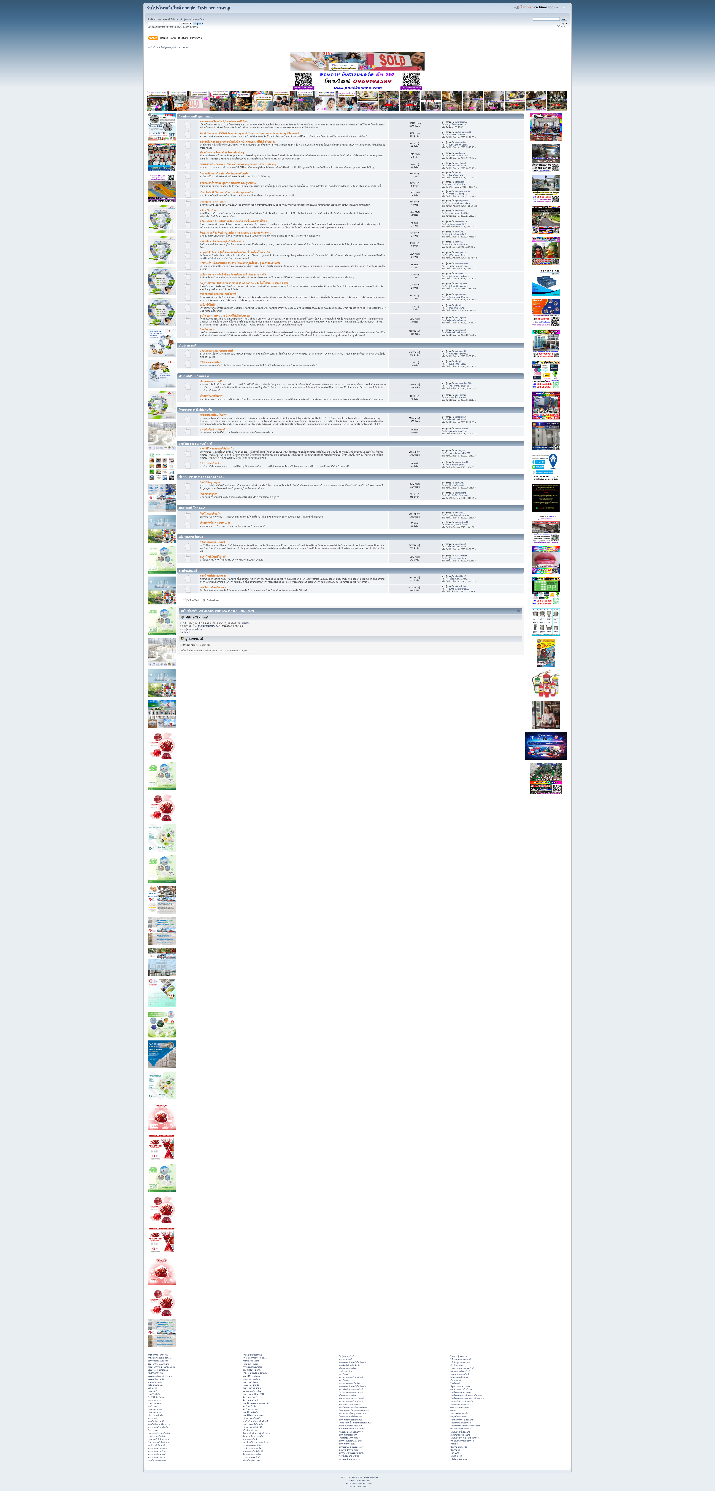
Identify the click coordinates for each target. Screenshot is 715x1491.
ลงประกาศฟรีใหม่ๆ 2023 (253, 1394)
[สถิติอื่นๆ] (185, 632)
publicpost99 (462, 200)
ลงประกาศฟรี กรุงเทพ (157, 1448)
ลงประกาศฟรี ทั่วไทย (157, 1451)
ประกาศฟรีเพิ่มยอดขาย (460, 1429)
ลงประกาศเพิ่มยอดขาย (460, 1432)
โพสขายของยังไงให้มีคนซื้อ (350, 1416)
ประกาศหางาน (154, 1412)
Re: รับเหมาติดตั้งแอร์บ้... (456, 364)
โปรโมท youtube (250, 1409)
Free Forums (364, 1480)
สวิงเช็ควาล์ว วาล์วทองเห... (456, 166)
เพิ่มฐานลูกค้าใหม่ (155, 1373)
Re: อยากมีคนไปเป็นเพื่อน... (457, 589)
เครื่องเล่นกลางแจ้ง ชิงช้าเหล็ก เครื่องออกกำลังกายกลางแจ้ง (233, 274)
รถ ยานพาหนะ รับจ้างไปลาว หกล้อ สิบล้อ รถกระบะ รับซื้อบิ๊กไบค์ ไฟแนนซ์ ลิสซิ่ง (244, 283)
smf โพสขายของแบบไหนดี (351, 1420)
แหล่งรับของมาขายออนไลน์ (462, 1368)
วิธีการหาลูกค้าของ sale (158, 1361)
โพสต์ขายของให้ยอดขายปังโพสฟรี (354, 1410)
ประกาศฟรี (152, 1391)
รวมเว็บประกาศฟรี (156, 1379)
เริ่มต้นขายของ (456, 1365)
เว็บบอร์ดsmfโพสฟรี (211, 396)
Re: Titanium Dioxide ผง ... (456, 134)
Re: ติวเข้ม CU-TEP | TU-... (457, 194)
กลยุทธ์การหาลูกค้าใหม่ (158, 1355)
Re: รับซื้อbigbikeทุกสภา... (456, 286)
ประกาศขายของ (155, 1409)
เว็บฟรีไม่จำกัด (154, 1394)
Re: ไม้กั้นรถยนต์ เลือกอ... (456, 255)
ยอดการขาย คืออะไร (459, 1413)
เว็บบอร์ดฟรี (455, 1380)
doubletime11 (462, 263)
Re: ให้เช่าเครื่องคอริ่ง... (455, 485)
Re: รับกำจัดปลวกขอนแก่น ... (457, 244)
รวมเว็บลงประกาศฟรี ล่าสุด (160, 1376)
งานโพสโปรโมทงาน (251, 1370)
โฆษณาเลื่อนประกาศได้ (253, 1436)
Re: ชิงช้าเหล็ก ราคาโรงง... (457, 276)
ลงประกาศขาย (154, 1400)
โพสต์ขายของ (207, 329)
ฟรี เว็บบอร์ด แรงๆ (251, 1430)
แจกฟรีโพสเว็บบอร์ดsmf (253, 1415)
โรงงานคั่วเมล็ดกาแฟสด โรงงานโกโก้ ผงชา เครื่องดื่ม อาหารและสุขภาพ (240, 263)
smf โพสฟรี (344, 1374)
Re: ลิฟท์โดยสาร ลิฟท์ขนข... (457, 354)
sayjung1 (460, 232)
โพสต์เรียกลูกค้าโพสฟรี (349, 1438)
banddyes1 (461, 273)
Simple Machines (370, 1477)
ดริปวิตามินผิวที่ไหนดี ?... (456, 184)
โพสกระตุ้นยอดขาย (458, 1356)
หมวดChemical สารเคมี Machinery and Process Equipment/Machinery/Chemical (249, 133)
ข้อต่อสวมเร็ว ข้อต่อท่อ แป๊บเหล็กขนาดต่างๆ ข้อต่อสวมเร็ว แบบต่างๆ (238, 164)
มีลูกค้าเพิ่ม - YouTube (460, 1386)
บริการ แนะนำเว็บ (155, 1415)
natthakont (461, 493)
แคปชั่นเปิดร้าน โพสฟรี (212, 429)
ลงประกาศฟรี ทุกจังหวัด (158, 1427)
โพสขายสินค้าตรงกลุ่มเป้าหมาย (256, 1433)
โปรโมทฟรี (455, 1383)
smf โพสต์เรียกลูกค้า (348, 1435)
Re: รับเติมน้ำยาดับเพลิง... (456, 397)
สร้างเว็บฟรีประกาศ (251, 1460)
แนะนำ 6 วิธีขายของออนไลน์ (255, 1442)
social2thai (461, 395)
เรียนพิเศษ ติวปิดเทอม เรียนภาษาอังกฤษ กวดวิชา (227, 192)
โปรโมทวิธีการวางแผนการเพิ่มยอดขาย (467, 1398)
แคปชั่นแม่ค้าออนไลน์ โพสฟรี (352, 1429)
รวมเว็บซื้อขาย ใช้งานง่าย (159, 1424)
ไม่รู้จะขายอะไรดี (346, 1356)
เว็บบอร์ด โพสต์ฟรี (251, 1385)
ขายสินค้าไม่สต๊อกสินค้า (349, 1365)
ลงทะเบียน (199, 19)
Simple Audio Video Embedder (359, 1483)
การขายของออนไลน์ (251, 1457)
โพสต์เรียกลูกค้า (208, 494)
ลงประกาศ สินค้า (250, 1382)
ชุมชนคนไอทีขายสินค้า (253, 1391)
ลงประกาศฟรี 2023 (156, 1457)
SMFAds (351, 1480)
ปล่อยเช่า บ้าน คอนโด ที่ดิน (159, 1433)
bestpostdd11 (462, 252)
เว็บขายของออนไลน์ (347, 1395)
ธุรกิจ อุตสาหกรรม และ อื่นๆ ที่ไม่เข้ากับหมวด (225, 315)
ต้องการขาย (153, 1430)
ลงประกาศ (152, 1418)
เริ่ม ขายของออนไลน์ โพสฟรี (351, 1398)
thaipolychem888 (463, 383)
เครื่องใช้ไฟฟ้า (208, 304)
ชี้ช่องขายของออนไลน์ (252, 1454)
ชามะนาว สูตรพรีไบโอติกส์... (457, 524)
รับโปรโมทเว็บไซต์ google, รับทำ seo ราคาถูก (189, 8)
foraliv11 (460, 172)
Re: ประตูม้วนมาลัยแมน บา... (458, 515)
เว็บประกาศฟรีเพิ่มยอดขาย (462, 1441)
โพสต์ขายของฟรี (155, 1382)
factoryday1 (461, 283)
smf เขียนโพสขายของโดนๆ (351, 1447)
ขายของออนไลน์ (250, 1439)
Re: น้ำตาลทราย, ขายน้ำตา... (458, 386)
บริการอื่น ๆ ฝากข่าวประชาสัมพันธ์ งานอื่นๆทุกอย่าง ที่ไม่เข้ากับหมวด (238, 141)
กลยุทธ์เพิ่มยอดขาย (251, 1361)
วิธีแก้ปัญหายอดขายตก (460, 1362)
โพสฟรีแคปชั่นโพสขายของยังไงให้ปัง (355, 1423)
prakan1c (460, 153)
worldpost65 (461, 122)
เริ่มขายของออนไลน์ (347, 1368)
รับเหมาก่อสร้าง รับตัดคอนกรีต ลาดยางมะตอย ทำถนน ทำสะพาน (235, 232)
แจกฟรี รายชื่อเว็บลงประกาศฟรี (256, 1403)
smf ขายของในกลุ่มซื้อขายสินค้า (353, 1413)
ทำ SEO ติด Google (156, 1397)
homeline (460, 211)
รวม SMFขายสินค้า (251, 1376)
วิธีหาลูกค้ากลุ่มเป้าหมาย (158, 1364)
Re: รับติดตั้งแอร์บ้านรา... (456, 175)
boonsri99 (460, 513)
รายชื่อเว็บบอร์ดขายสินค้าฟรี (255, 1421)
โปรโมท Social (249, 1406)
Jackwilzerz (461, 556)
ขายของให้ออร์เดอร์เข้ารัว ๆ (351, 1432)
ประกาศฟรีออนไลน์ (251, 1379)
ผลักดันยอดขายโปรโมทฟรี (462, 1389)
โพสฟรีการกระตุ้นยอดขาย (461, 1420)
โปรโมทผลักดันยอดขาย (460, 1392)
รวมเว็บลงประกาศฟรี (157, 1460)
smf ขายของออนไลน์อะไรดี (351, 1377)
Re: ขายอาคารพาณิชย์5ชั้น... (457, 213)
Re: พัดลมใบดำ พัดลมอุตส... (457, 155)
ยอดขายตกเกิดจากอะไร (460, 1405)
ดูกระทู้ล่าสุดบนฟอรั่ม (191, 629)
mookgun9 (461, 163)
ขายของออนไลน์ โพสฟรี (213, 415)
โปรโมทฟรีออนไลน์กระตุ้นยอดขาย (465, 1426)
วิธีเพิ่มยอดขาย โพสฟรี (212, 542)
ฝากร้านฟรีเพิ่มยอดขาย (213, 575)
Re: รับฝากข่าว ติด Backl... (456, 145)
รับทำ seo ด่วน (345, 1371)
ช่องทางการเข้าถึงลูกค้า (158, 1370)
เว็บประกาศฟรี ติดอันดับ (158, 1442)
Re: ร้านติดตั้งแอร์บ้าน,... (456, 308)
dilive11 (459, 242)
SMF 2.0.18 (345, 1477)
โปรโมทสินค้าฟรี (250, 1400)
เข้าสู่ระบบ (185, 19)
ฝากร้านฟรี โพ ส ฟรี (156, 1445)
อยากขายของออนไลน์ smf (350, 1383)
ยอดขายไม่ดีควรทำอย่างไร (461, 1401)
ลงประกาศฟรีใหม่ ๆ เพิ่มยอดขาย (464, 1438)
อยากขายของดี (345, 1359)
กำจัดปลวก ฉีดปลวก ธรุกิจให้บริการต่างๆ (222, 241)
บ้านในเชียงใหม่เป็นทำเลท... (457, 495)
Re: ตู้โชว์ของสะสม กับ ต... (456, 558)
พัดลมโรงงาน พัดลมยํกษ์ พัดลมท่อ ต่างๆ (222, 152)
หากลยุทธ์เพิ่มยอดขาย (252, 1355)
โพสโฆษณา (153, 1406)
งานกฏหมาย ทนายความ (213, 201)
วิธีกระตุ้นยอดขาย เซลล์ (460, 1359)
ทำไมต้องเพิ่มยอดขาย (459, 1408)
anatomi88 (460, 142)
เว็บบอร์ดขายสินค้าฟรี (252, 1427)
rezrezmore (461, 221)
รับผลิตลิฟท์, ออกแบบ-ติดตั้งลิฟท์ (218, 294)
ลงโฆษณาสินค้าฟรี (156, 1385)
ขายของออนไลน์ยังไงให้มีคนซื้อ (352, 1362)
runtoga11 (460, 450)
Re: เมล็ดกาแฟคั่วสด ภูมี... (456, 266)
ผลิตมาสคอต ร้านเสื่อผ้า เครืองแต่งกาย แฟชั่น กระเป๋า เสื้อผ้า (233, 221)
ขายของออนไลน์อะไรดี (460, 1371)
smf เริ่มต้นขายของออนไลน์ (351, 1389)
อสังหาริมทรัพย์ (208, 210)
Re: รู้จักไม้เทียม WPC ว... (456, 124)
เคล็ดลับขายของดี (250, 1364)
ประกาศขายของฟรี (458, 1447)
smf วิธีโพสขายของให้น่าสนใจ (217, 448)
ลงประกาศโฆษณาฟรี (157, 1454)
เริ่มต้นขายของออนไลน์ (253, 1448)
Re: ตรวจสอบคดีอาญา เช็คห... (458, 203)
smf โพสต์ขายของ (347, 1444)
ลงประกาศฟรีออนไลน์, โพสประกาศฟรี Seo (224, 121)
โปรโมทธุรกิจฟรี (250, 1397)
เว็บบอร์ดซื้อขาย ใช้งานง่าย (215, 523)
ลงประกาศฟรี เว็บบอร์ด (253, 1424)
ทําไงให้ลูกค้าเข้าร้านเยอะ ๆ (255, 1358)
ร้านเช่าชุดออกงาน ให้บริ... (456, 224)
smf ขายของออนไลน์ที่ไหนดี (351, 1401)
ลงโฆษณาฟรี (456, 1456)
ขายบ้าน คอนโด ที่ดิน (157, 1436)
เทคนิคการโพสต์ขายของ (213, 587)
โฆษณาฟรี (152, 1388)
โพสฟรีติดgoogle (210, 482)
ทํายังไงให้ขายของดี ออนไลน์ (160, 1358)
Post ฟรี (454, 1444)
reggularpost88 (463, 191)
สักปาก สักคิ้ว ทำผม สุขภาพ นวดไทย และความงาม (228, 183)
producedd (461, 294)
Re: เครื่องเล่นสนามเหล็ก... (456, 579)
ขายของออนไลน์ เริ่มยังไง (253, 1451)
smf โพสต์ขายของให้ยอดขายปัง (353, 1408)
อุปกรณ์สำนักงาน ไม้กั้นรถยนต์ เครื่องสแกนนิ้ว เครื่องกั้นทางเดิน (235, 252)
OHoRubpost (462, 586)
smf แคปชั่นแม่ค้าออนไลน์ (350, 1426)
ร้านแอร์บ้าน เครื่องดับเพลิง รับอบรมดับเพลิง (224, 173)
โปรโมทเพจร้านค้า (210, 463)
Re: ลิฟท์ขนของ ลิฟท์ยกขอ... (457, 297)
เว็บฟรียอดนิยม (154, 1403)
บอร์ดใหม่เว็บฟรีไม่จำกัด (213, 556)
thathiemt (460, 182)
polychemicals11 (463, 132)
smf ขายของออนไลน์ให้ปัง (350, 1441)
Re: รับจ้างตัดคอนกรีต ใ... (456, 234)
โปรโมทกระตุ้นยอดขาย (460, 1423)
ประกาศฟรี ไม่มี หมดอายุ (158, 1439)
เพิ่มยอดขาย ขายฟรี (211, 381)
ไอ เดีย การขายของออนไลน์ (351, 1392)
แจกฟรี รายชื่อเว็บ (250, 1412)
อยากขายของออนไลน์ (252, 1445)
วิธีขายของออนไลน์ (210, 362)
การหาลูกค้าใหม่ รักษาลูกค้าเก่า (161, 1367)
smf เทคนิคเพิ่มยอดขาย (349, 1459)
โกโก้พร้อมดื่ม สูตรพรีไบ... (456, 431)
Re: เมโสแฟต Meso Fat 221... (458, 453)
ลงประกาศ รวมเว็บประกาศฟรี (216, 350)
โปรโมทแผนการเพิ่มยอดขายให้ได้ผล (466, 1395)
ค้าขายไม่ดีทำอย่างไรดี (252, 1367)
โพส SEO (454, 1453)
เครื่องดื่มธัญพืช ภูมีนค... (455, 465)
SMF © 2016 (357, 1477)
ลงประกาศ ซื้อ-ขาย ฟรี (253, 1388)
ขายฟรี (453, 1410)
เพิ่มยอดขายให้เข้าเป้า (459, 1377)
